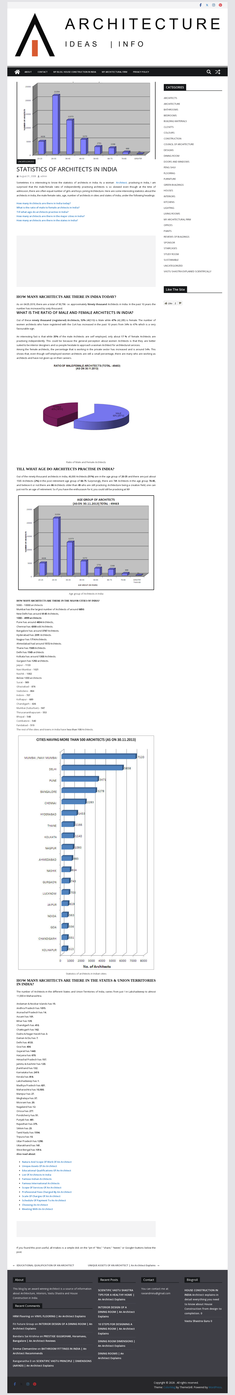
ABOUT (28, 71)
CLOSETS (169, 127)
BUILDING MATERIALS (175, 121)
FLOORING (169, 173)
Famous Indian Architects (37, 1179)
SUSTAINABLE (171, 259)
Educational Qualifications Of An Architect (46, 1170)
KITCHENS (169, 202)
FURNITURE (170, 179)
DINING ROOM (171, 155)
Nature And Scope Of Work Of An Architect (47, 1161)
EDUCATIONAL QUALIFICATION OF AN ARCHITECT (45, 1265)
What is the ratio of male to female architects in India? (48, 207)
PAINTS (168, 231)
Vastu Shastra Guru (197, 1321)
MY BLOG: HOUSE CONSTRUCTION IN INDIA (74, 71)
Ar (117, 182)
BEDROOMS (170, 115)
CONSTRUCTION (172, 138)
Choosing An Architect (35, 1204)
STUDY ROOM (171, 254)
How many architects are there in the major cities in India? (51, 216)
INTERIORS (169, 196)
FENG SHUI (170, 167)
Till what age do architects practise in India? (43, 212)
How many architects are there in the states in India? (47, 220)
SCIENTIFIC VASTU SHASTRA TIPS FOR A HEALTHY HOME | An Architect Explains (116, 1294)
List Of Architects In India (36, 1174)
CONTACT (43, 71)
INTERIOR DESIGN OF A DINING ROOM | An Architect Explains (116, 1311)
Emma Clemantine (25, 1348)
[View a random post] (217, 72)
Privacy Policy (141, 71)
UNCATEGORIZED (26, 161)
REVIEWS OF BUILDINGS (176, 236)
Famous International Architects (40, 1183)
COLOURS (169, 132)
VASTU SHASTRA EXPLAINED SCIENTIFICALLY (187, 271)
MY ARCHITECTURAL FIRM (114, 71)
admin (43, 176)
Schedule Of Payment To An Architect (44, 1200)
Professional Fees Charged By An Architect (47, 1192)
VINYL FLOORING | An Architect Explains (60, 1316)
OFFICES (168, 225)
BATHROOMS (171, 109)
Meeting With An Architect (37, 1209)
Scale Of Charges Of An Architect (41, 1196)
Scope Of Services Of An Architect (41, 1187)
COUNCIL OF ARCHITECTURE (179, 144)
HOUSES (168, 190)
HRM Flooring (21, 1316)
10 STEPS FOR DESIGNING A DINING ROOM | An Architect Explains (116, 1328)
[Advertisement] (86, 261)
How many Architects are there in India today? (44, 203)
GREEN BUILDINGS (174, 184)
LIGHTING (169, 208)
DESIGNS (169, 150)
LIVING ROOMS (172, 213)
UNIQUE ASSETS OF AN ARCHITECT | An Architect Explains (122, 1265)
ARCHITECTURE (172, 103)
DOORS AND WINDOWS (176, 161)
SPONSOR (169, 242)
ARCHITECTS (170, 98)
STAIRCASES (170, 248)
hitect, (123, 182)
